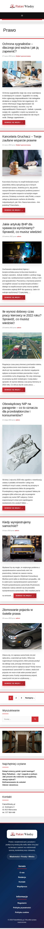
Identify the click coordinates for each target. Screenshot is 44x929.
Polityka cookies (22, 912)
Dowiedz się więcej (12, 122)
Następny (30, 698)
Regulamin (22, 903)
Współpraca (22, 887)
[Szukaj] (35, 719)
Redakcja (22, 877)
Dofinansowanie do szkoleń (14, 782)
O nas (22, 873)
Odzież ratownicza (10, 785)
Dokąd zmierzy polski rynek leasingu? (18, 771)
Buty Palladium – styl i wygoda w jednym (19, 774)
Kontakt (22, 882)
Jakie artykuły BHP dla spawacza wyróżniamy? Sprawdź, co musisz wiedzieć (22, 228)
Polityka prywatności (22, 908)
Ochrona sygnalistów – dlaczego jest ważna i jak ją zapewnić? (20, 47)
